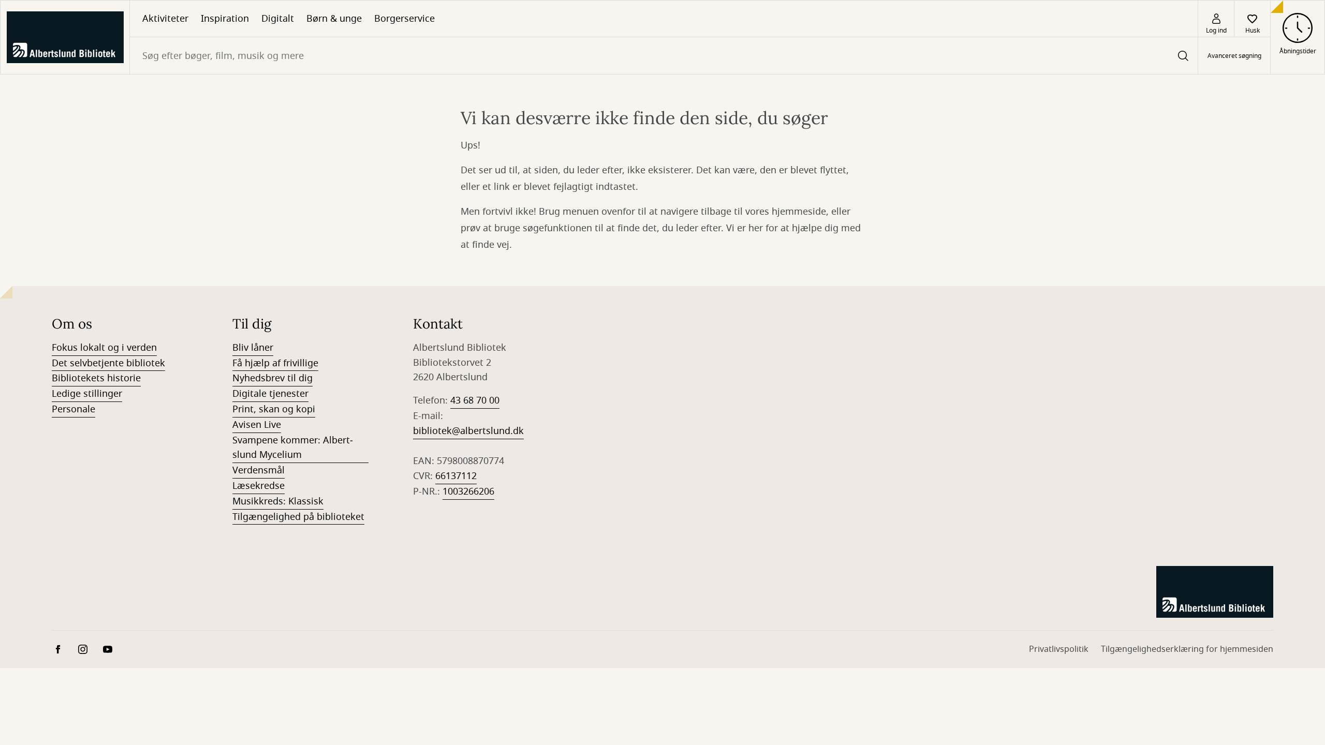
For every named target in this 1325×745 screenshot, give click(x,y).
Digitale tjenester (270, 393)
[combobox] (664, 55)
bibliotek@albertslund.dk (468, 431)
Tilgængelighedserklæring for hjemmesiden (1187, 649)
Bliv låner (252, 347)
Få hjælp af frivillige (275, 363)
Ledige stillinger (87, 393)
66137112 (456, 476)
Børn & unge (334, 18)
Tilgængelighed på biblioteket (298, 517)
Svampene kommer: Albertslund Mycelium (292, 448)
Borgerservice (404, 18)
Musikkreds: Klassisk (277, 501)
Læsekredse (258, 486)
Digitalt (277, 18)
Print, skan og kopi (273, 409)
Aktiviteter (165, 18)
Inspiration (225, 18)
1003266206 (468, 491)
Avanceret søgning (1234, 56)
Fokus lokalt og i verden (104, 347)
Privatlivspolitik (1058, 649)
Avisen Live (256, 424)
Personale (73, 409)
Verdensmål (258, 470)
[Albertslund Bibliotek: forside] (65, 37)
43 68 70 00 (474, 400)
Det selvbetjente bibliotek (108, 363)
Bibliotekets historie (96, 378)
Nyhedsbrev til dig (272, 378)
